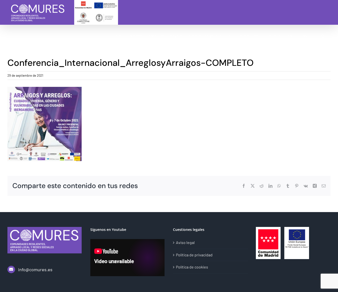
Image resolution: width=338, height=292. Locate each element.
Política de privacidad (194, 254)
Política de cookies (192, 267)
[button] (322, 36)
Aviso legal (185, 242)
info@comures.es (35, 269)
